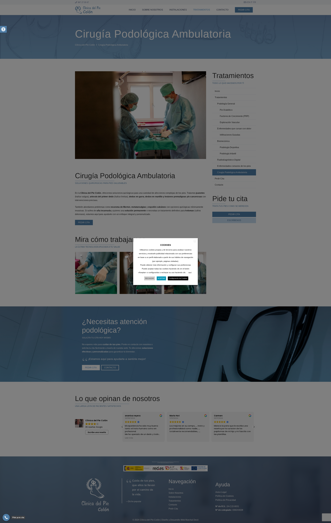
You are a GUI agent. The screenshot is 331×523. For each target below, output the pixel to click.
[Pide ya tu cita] (6, 517)
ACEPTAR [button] (161, 278)
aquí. (190, 272)
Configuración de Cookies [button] (178, 278)
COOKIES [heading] (165, 245)
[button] (3, 29)
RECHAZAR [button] (149, 278)
